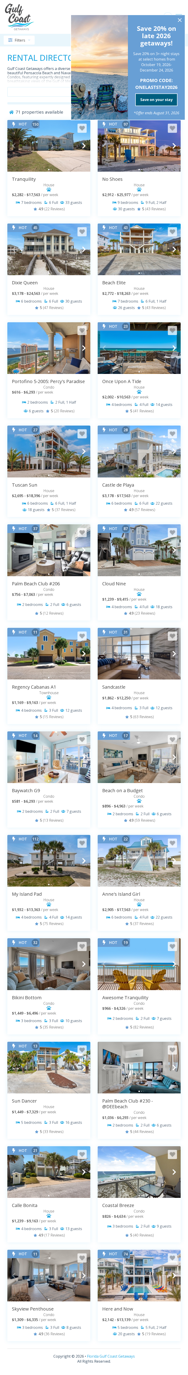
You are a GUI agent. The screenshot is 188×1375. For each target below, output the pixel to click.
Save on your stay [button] (156, 99)
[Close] (179, 20)
